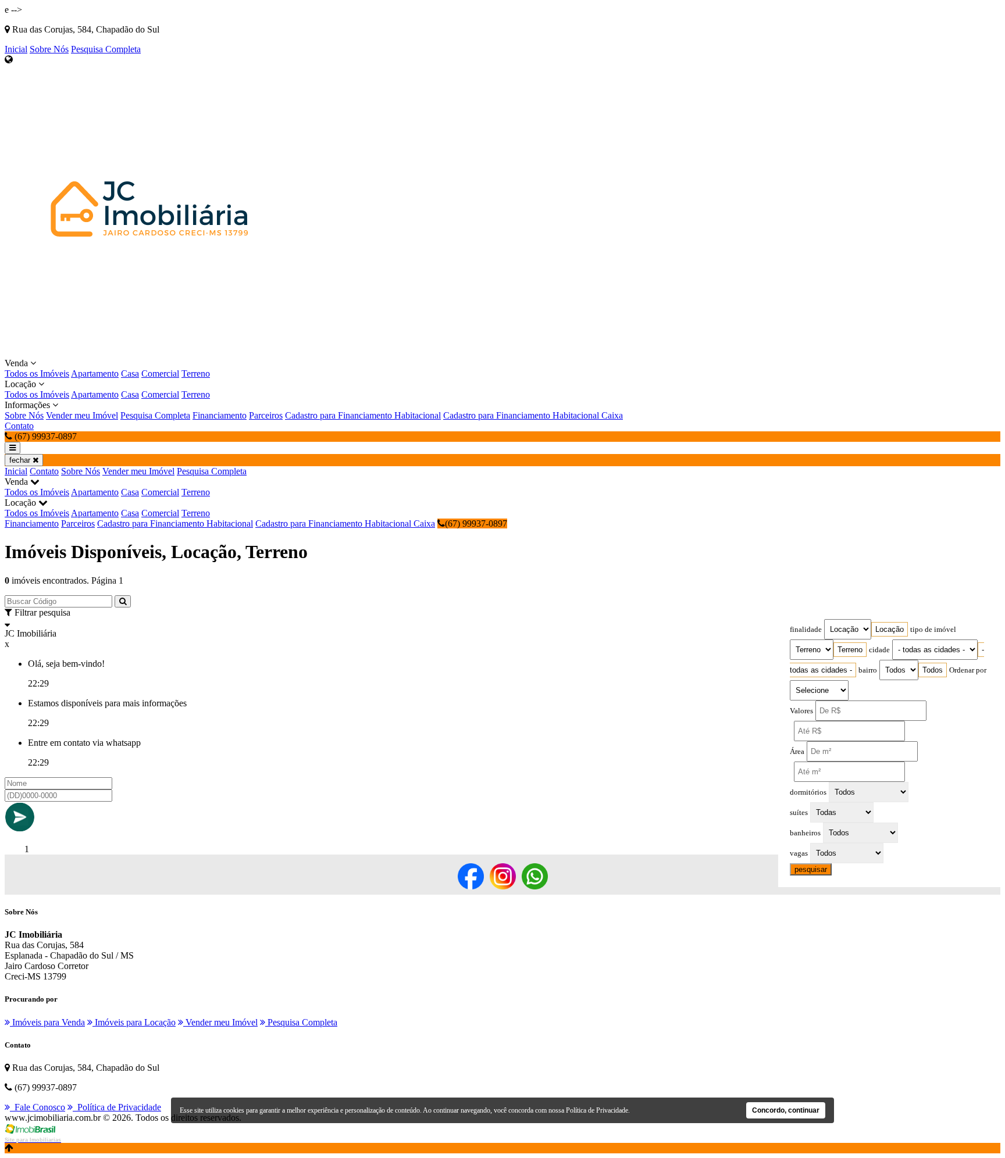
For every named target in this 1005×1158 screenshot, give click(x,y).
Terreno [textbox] (850, 649)
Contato (19, 426)
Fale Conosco (37, 1107)
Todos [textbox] (932, 670)
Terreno (195, 373)
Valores (801, 711)
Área (797, 752)
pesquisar (810, 869)
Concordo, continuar (785, 1110)
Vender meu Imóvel (82, 415)
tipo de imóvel (933, 630)
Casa (130, 373)
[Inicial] (150, 353)
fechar (21, 460)
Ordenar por (967, 670)
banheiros (805, 833)
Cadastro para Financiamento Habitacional (363, 415)
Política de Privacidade (117, 1107)
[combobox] (889, 629)
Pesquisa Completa (106, 49)
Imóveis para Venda (47, 1022)
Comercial (160, 373)
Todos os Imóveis (37, 373)
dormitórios (808, 792)
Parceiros (266, 415)
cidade (879, 650)
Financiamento (220, 415)
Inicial (16, 49)
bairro (867, 670)
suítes (799, 813)
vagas (799, 853)
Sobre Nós (49, 49)
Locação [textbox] (889, 629)
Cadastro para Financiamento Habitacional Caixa (533, 415)
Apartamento (95, 373)
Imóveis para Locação (134, 1022)
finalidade (806, 630)
